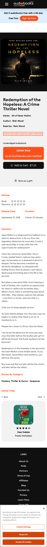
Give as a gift (25, 181)
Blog (23, 485)
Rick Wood (18, 121)
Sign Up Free (29, 18)
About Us (23, 461)
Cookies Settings (23, 527)
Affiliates (23, 481)
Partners (23, 471)
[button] (5, 397)
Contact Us (23, 490)
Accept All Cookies (23, 542)
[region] (23, 526)
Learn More (23, 500)
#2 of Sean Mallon (21, 116)
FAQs (23, 466)
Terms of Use (23, 476)
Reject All (23, 534)
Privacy (23, 495)
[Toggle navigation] (6, 4)
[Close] (44, 508)
